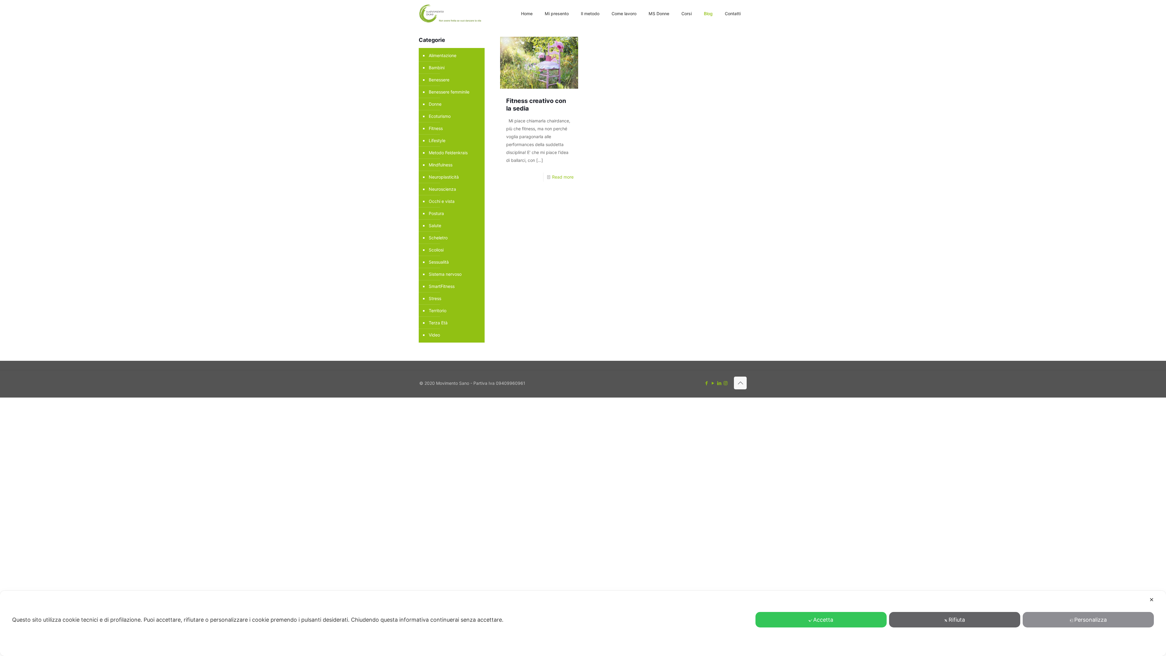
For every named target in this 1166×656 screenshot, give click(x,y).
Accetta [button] (823, 620)
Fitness (436, 128)
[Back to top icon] (740, 383)
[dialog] (583, 623)
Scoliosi (436, 249)
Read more (563, 176)
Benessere (439, 79)
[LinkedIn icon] (719, 383)
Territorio (437, 310)
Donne (435, 104)
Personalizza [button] (1090, 620)
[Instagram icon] (725, 383)
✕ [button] (1151, 599)
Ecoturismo (440, 116)
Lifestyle (437, 140)
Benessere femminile (449, 91)
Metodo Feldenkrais (448, 152)
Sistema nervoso (445, 274)
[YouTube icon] (713, 383)
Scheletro (438, 237)
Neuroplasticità (444, 176)
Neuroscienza (442, 189)
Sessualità (439, 262)
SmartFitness (442, 286)
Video (434, 334)
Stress (435, 298)
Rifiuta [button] (957, 620)
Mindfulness (440, 164)
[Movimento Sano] (451, 13)
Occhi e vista (442, 201)
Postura (436, 213)
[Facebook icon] (706, 383)
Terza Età (438, 322)
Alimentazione (442, 55)
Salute (435, 225)
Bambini (437, 67)
